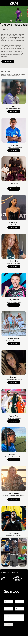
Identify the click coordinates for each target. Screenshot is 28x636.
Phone (16, 606)
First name (6, 599)
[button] (25, 22)
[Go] (25, 632)
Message (6, 613)
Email (5, 606)
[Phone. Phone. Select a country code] (17, 609)
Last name (17, 599)
